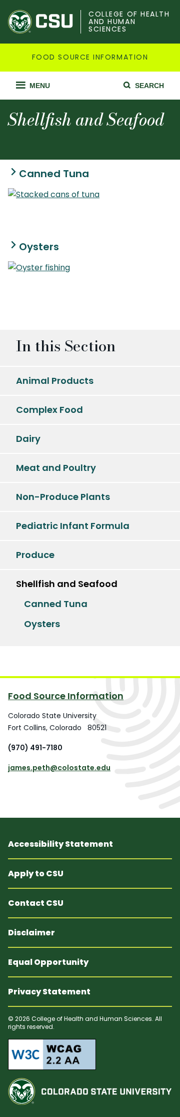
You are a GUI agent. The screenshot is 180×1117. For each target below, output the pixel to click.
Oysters (39, 247)
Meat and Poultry (56, 467)
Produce (35, 554)
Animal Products (55, 380)
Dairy (28, 438)
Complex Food (49, 409)
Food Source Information (90, 57)
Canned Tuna (54, 174)
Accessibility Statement (60, 844)
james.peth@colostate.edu (59, 768)
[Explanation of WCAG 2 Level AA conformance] (90, 1054)
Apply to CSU (36, 873)
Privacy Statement (49, 991)
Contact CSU (36, 903)
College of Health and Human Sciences (129, 22)
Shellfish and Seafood (67, 584)
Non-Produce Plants (63, 496)
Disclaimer (31, 932)
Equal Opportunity (48, 962)
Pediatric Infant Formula (73, 525)
